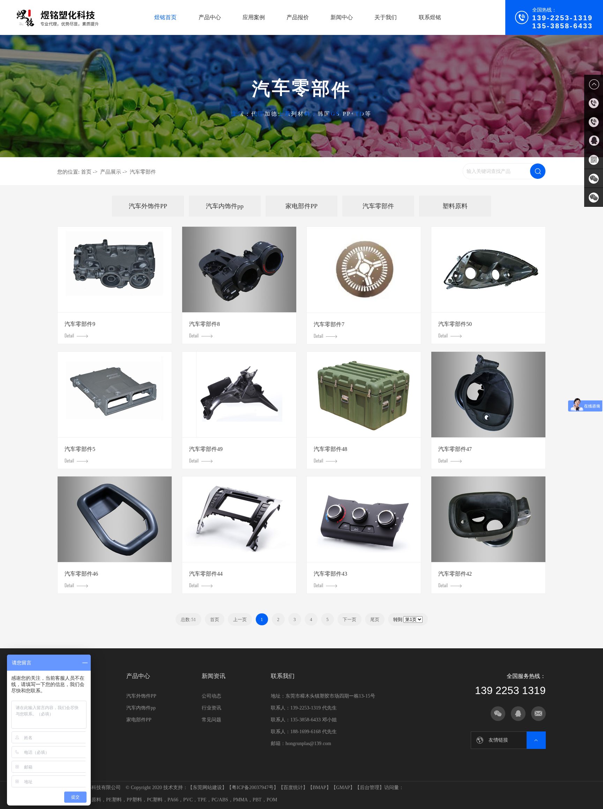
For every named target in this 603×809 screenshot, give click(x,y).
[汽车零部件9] (115, 269)
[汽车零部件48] (364, 394)
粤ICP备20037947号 (253, 787)
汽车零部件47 (455, 449)
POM (272, 799)
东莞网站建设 (207, 787)
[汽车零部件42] (488, 519)
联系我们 (283, 676)
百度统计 (293, 787)
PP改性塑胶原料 (491, 740)
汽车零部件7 (329, 324)
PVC (188, 799)
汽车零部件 (143, 172)
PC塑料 (155, 799)
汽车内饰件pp (225, 206)
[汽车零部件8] (239, 269)
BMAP (319, 787)
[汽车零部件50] (488, 269)
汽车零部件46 (81, 574)
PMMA (240, 799)
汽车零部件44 (206, 574)
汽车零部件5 (80, 449)
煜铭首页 (165, 17)
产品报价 (297, 17)
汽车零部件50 (455, 324)
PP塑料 (134, 799)
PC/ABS (219, 799)
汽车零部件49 (206, 449)
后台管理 (369, 787)
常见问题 (211, 719)
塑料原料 (455, 206)
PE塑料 (114, 799)
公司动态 (211, 696)
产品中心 (210, 17)
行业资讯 (211, 707)
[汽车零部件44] (239, 519)
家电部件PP (301, 206)
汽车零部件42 (455, 574)
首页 (86, 172)
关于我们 (385, 17)
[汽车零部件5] (115, 394)
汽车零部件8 (204, 324)
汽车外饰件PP (148, 206)
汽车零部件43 (330, 574)
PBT (257, 799)
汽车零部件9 (80, 324)
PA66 (173, 799)
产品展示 (110, 172)
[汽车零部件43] (364, 519)
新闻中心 (341, 17)
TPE (202, 799)
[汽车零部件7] (364, 270)
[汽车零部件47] (488, 394)
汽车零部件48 (330, 449)
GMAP (343, 787)
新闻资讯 (213, 676)
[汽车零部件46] (115, 519)
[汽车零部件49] (239, 394)
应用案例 (254, 17)
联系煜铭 (430, 17)
